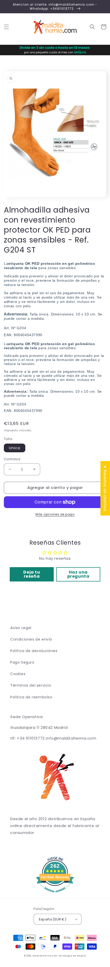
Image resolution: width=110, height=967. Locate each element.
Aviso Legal (20, 627)
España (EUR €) (53, 919)
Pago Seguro (22, 662)
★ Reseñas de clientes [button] (105, 488)
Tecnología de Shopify (72, 955)
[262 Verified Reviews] (55, 895)
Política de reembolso (31, 697)
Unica (14, 447)
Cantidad (12, 459)
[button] (6, 26)
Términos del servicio (30, 685)
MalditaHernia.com (44, 955)
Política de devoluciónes (33, 650)
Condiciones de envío (31, 639)
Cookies (17, 673)
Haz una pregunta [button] (78, 574)
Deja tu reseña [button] (31, 574)
